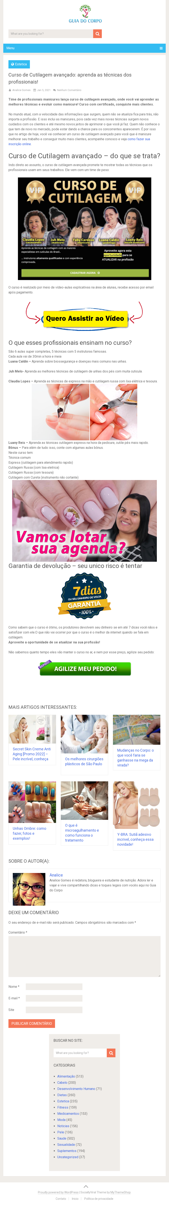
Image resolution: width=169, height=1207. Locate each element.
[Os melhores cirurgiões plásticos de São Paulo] (84, 734)
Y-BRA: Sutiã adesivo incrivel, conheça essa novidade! (135, 839)
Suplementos (66, 1151)
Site (11, 1010)
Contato (61, 1198)
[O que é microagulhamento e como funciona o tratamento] (84, 800)
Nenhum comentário (69, 90)
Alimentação (66, 1076)
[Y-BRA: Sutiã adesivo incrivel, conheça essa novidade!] (137, 805)
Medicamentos (68, 1114)
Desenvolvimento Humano (76, 1089)
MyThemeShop (120, 1192)
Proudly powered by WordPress (58, 1192)
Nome (13, 987)
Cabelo (62, 1083)
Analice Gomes (21, 90)
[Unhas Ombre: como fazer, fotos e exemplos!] (32, 802)
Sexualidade (66, 1145)
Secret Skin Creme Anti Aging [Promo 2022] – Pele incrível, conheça (32, 754)
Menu (10, 48)
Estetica (21, 64)
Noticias (63, 1126)
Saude (61, 1138)
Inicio (75, 1198)
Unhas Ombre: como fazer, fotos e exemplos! (29, 833)
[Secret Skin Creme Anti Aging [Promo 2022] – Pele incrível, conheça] (32, 729)
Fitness (62, 1107)
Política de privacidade (98, 1198)
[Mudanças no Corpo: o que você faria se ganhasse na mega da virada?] (137, 730)
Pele (60, 1132)
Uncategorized (67, 1157)
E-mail (14, 998)
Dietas (62, 1095)
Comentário (17, 932)
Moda (61, 1120)
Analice (56, 875)
